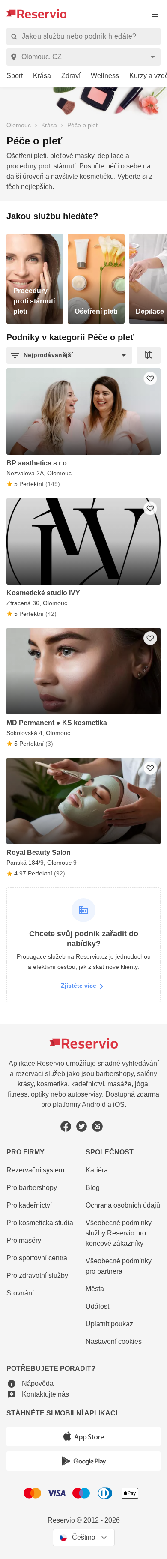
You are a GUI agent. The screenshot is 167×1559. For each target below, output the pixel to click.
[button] (69, 355)
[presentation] (155, 14)
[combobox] (85, 57)
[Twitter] (81, 1126)
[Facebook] (66, 1126)
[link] (11, 76)
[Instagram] (97, 1126)
